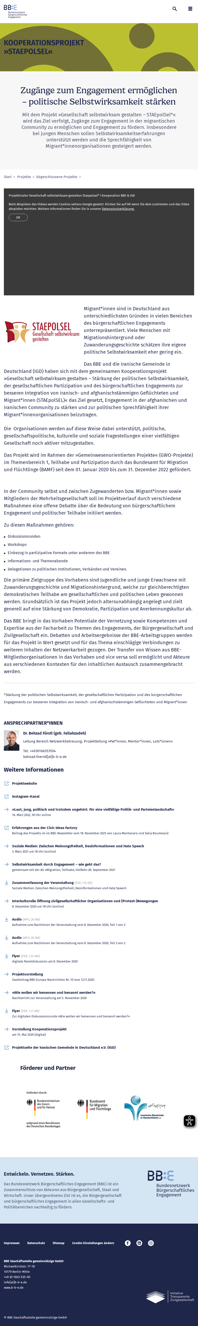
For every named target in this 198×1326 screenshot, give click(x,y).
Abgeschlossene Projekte (56, 177)
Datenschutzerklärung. (118, 209)
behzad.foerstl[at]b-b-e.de (45, 757)
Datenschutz (36, 1243)
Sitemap (58, 1243)
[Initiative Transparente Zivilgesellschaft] (170, 1297)
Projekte (24, 177)
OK (18, 217)
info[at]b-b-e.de (15, 1282)
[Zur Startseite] (15, 11)
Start (8, 177)
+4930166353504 (43, 751)
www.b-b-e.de (13, 1287)
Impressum (12, 1243)
